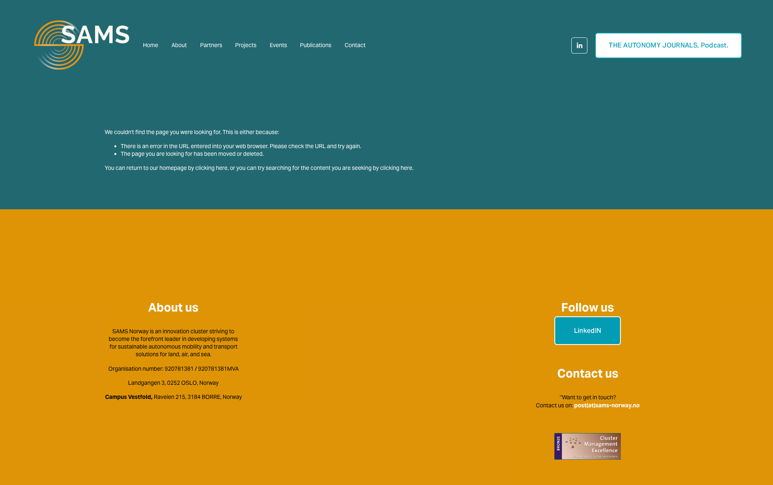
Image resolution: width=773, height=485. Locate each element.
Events (278, 45)
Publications (315, 45)
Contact (355, 45)
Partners (211, 45)
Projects (245, 45)
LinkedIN (587, 330)
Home (150, 45)
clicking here (211, 167)
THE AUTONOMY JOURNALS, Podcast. (668, 45)
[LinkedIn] (579, 45)
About (179, 45)
